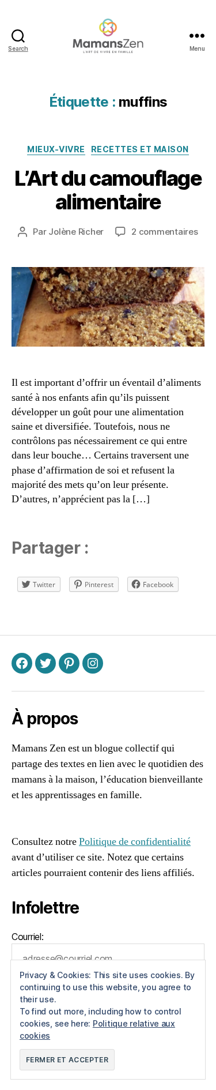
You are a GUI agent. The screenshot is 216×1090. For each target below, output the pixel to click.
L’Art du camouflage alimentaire (108, 190)
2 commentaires (164, 231)
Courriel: (28, 936)
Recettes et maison (140, 149)
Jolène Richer (76, 231)
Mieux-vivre (56, 149)
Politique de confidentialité (135, 841)
